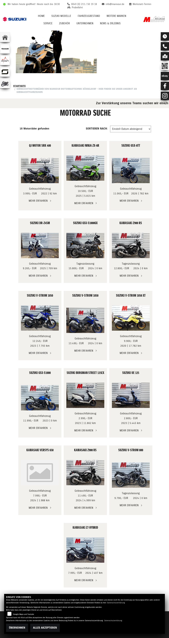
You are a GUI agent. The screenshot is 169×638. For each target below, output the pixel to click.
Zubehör (64, 23)
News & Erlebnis (110, 23)
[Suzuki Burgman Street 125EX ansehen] (85, 395)
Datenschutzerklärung (116, 603)
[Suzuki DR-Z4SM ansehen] (40, 245)
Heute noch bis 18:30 (48, 4)
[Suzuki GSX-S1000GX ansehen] (85, 245)
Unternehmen (84, 23)
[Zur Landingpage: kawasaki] (5, 49)
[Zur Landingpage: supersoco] (5, 72)
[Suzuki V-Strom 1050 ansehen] (40, 318)
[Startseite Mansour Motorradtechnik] (154, 19)
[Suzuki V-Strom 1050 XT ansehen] (131, 318)
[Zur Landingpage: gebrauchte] (5, 83)
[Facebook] (165, 86)
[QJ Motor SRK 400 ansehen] (40, 170)
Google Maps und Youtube (23, 614)
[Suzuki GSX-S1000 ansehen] (40, 397)
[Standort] (165, 56)
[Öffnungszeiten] (165, 36)
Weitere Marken (116, 16)
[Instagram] (165, 96)
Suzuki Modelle (61, 16)
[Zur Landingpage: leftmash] (5, 60)
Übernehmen (17, 627)
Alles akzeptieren (45, 627)
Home (41, 16)
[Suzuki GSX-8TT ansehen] (131, 170)
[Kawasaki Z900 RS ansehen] (131, 245)
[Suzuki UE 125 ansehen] (131, 395)
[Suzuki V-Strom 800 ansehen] (131, 475)
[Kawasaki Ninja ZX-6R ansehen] (85, 168)
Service (47, 23)
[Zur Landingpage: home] (5, 37)
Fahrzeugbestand (89, 16)
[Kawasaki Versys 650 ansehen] (40, 472)
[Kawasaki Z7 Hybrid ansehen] (85, 550)
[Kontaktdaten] (165, 46)
